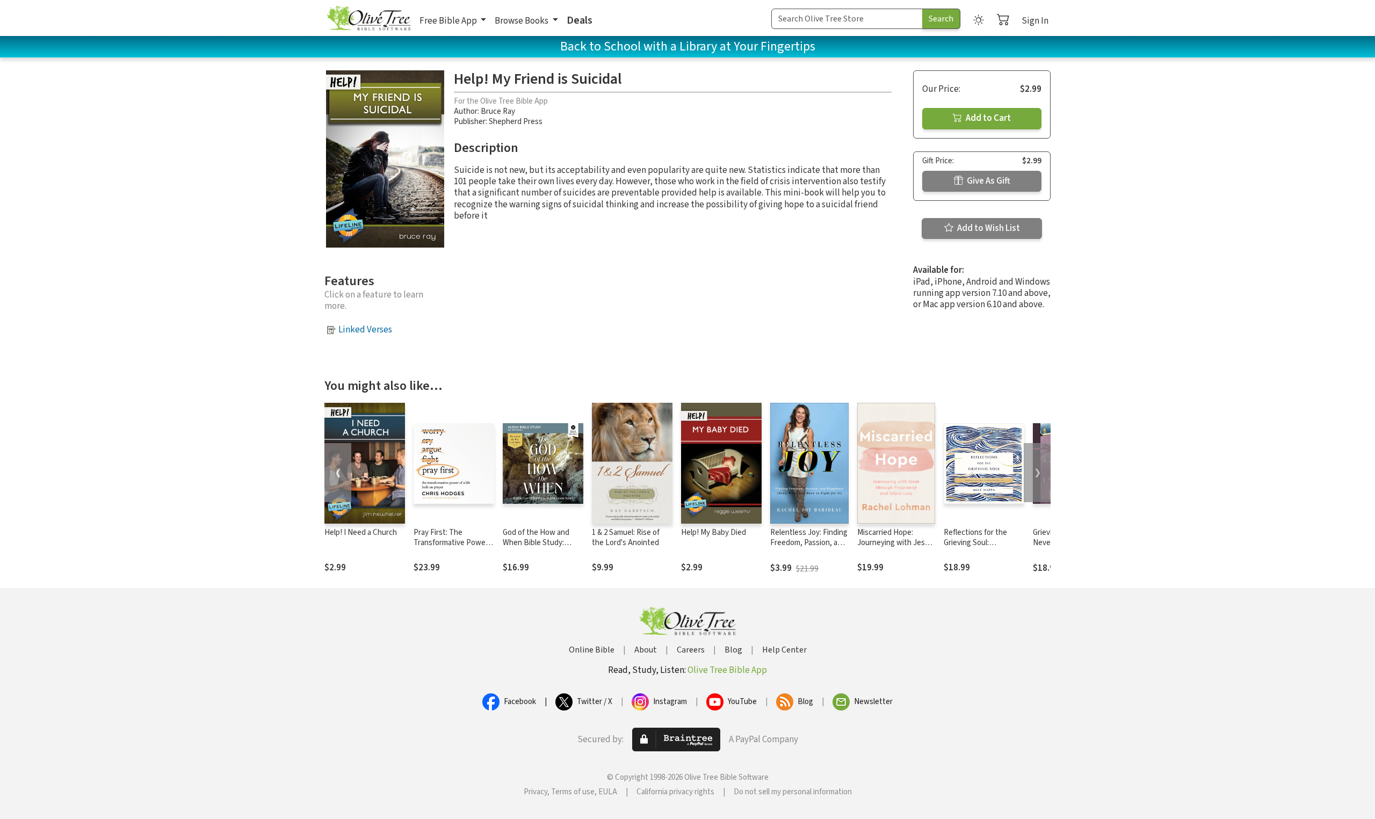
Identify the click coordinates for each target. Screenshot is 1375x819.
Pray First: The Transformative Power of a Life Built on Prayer (453, 543)
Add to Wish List (988, 228)
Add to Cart (987, 118)
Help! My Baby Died (713, 532)
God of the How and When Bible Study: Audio (536, 543)
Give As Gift (987, 181)
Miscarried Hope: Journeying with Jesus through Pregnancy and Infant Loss (895, 548)
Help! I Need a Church (360, 532)
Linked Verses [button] (365, 329)
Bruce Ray (498, 111)
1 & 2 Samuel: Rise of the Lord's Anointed (626, 537)
